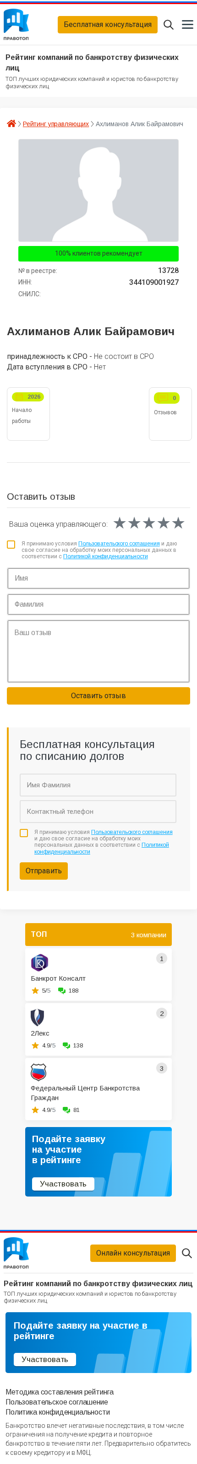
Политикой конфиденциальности (105, 556)
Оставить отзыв (98, 695)
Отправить (44, 870)
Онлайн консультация (133, 1253)
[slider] (149, 523)
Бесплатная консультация (108, 24)
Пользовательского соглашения (119, 543)
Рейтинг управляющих (56, 124)
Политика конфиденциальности (57, 1412)
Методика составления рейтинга (59, 1392)
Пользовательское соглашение (56, 1402)
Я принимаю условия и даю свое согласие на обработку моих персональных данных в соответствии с (99, 550)
